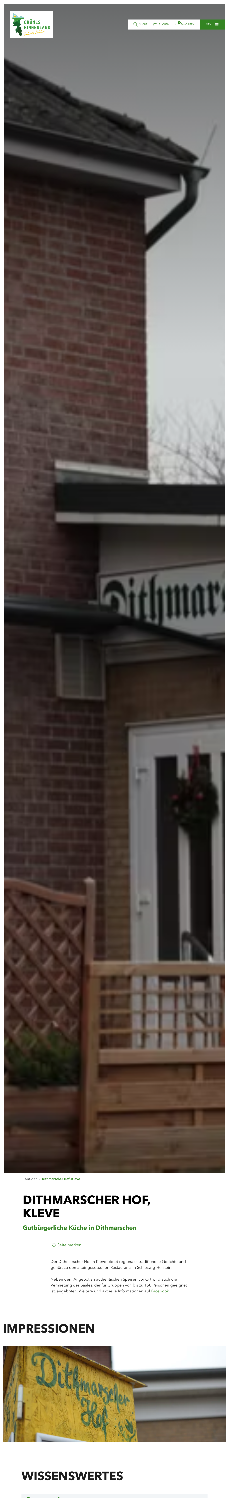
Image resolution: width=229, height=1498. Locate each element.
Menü (209, 24)
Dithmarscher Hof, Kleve (61, 1179)
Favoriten (187, 24)
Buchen (164, 24)
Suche (143, 24)
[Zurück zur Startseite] (31, 24)
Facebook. (160, 1291)
